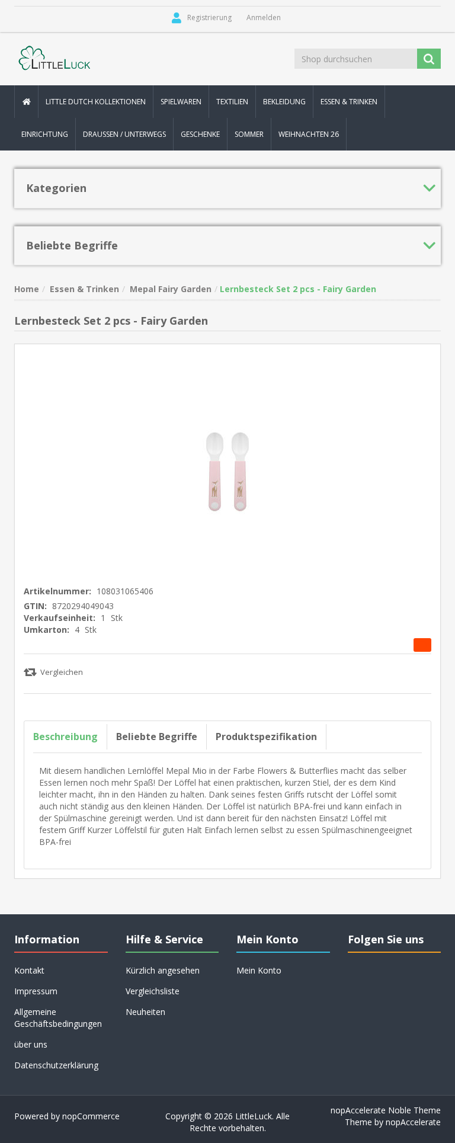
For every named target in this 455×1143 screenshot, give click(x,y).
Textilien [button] (232, 102)
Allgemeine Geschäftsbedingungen (58, 1017)
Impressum (35, 991)
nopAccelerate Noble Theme (386, 1110)
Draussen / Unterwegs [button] (124, 134)
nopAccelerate (413, 1122)
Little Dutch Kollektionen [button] (96, 102)
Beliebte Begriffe (156, 736)
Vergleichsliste (153, 991)
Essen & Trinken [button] (349, 102)
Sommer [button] (249, 134)
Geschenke (200, 134)
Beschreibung (65, 736)
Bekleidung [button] (284, 102)
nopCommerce (91, 1116)
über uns (30, 1044)
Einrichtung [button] (44, 134)
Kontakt (29, 970)
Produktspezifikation (266, 736)
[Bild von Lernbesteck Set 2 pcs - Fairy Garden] (227, 460)
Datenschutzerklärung (56, 1065)
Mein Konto (258, 970)
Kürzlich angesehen (163, 970)
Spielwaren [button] (181, 102)
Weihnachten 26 (308, 134)
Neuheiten (145, 1011)
